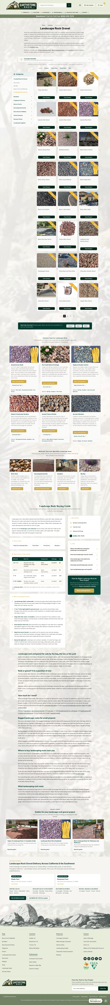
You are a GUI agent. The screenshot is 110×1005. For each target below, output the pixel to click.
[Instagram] (88, 958)
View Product (46, 97)
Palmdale (41, 891)
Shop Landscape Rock (18, 381)
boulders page (34, 47)
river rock (50, 711)
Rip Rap (16, 86)
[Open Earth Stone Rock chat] (105, 1000)
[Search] (69, 5)
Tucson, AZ (32, 945)
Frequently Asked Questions (64, 951)
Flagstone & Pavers (19, 100)
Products (50, 25)
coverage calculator (50, 705)
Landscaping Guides (62, 948)
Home (43, 25)
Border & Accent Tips (79, 436)
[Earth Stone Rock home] (27, 982)
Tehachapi (42, 893)
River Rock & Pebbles (20, 111)
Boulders (16, 96)
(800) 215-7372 (78, 536)
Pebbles (4, 961)
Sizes (78, 326)
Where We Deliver (34, 948)
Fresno (16, 891)
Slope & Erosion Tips (79, 385)
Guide (85, 326)
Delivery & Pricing (78, 531)
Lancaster (35, 891)
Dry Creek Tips (47, 387)
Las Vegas (82, 891)
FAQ (70, 68)
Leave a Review (88, 951)
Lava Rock (71, 50)
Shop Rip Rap (85, 488)
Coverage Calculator (62, 938)
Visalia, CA (32, 938)
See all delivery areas (17, 898)
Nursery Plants (18, 119)
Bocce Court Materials (8, 938)
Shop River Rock (16, 488)
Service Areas (60, 945)
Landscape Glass (7, 968)
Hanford (16, 893)
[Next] (73, 316)
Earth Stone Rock (11, 996)
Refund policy (84, 996)
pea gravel (27, 711)
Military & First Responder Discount (94, 948)
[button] (80, 5)
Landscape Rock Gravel (20, 92)
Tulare (27, 891)
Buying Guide (63, 68)
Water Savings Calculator (63, 941)
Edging (79, 441)
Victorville (35, 893)
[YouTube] (100, 958)
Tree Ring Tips (46, 434)
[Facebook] (85, 958)
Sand (3, 965)
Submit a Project (34, 968)
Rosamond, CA (33, 941)
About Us (86, 945)
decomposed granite (37, 711)
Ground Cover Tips (17, 385)
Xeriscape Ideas (16, 434)
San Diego (65, 893)
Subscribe (103, 988)
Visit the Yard (77, 527)
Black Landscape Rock (58, 50)
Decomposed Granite (20, 108)
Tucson (93, 891)
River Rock (18, 390)
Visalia (11, 891)
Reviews (58, 955)
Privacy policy (76, 996)
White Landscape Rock (44, 50)
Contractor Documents (36, 958)
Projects (70, 326)
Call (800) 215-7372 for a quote (38, 898)
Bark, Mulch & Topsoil (52, 439)
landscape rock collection (28, 528)
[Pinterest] (92, 958)
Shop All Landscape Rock (20, 545)
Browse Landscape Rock (80, 523)
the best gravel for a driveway (68, 711)
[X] (96, 958)
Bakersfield (22, 891)
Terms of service (93, 996)
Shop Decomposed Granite (42, 488)
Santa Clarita (48, 891)
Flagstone (5, 948)
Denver (98, 891)
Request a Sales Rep (35, 965)
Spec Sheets (33, 962)
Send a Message (88, 938)
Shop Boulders (62, 488)
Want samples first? (95, 1001)
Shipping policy (103, 996)
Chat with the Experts (90, 941)
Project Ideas (54, 68)
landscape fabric (18, 587)
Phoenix (88, 891)
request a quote (55, 713)
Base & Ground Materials (20, 89)
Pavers (4, 951)
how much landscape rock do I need (73, 705)
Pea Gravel (17, 82)
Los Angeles (59, 891)
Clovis (11, 893)
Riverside (66, 891)
